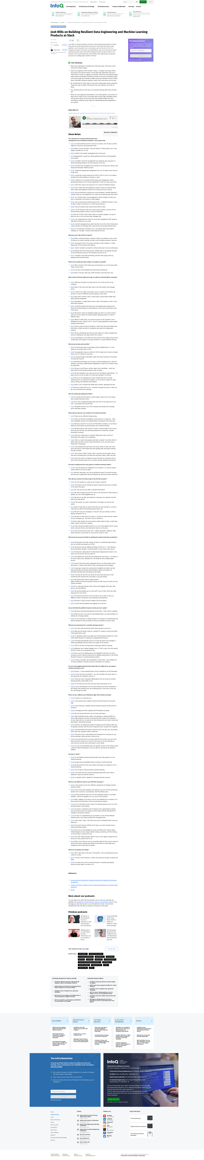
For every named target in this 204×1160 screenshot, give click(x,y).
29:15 (72, 857)
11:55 (72, 406)
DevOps (131, 6)
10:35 (72, 373)
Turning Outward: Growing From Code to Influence (101, 1035)
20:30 (72, 628)
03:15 (72, 185)
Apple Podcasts (73, 113)
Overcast (102, 113)
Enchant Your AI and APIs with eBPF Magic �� (143, 1035)
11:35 (72, 397)
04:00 (72, 207)
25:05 (72, 746)
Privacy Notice (124, 1155)
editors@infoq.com (78, 1155)
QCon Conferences (55, 1119)
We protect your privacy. (135, 59)
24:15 (72, 725)
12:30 (72, 424)
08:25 (72, 301)
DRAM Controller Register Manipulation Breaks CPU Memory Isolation (59, 1029)
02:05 (72, 153)
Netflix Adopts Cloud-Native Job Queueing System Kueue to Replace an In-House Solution (68, 987)
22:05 (72, 671)
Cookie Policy (142, 1155)
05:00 (72, 229)
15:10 (72, 507)
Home (52, 1112)
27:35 (72, 815)
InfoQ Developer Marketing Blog (59, 1137)
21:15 (72, 645)
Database (89, 959)
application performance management (89, 962)
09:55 (72, 347)
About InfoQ (54, 1130)
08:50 (72, 319)
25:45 (72, 765)
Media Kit (53, 1135)
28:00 (72, 825)
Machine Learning (84, 965)
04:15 (72, 214)
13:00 (72, 440)
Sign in (150, 1)
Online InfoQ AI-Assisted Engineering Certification (89, 1130)
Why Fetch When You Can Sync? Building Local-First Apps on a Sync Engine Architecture (143, 1042)
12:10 (72, 416)
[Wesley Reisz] (52, 50)
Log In (52, 1117)
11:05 (72, 387)
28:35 (72, 841)
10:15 (72, 361)
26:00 (72, 772)
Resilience (98, 959)
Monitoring (110, 956)
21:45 (72, 660)
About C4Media (54, 1132)
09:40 (72, 338)
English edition (93, 1)
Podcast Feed (110, 113)
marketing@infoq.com (90, 1155)
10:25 (72, 368)
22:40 (72, 679)
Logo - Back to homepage (57, 6)
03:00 (72, 180)
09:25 (72, 333)
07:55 (72, 282)
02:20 (72, 161)
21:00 (72, 640)
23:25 (72, 701)
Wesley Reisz (57, 50)
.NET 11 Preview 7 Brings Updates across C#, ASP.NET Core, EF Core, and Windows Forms (101, 993)
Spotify (96, 113)
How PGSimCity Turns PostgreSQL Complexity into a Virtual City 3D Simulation (59, 1035)
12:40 (72, 428)
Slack (106, 965)
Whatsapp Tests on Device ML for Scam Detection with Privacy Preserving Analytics (81, 1040)
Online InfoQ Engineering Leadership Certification (89, 1125)
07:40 (72, 273)
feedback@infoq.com (55, 1155)
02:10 (72, 156)
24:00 (72, 716)
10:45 (72, 378)
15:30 (72, 521)
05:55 (72, 243)
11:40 (72, 402)
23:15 (72, 698)
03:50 (72, 202)
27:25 (72, 809)
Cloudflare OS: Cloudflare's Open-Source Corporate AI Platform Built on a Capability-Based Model (123, 1029)
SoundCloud (80, 902)
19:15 (72, 596)
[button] (140, 56)
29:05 (72, 853)
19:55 (72, 614)
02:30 (72, 165)
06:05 (72, 248)
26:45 (72, 785)
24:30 (72, 729)
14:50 (72, 492)
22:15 (72, 674)
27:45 (72, 820)
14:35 (72, 482)
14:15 (72, 472)
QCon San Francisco (85, 1134)
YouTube (81, 113)
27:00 (72, 794)
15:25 (72, 516)
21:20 (72, 648)
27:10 (72, 799)
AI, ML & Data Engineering (85, 956)
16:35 (72, 542)
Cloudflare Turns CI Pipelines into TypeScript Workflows (66, 991)
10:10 (72, 357)
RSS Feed (102, 900)
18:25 (72, 579)
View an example (56, 1067)
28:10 (72, 830)
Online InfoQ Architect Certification (89, 1120)
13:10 (72, 446)
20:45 (72, 636)
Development (71, 6)
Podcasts (62, 22)
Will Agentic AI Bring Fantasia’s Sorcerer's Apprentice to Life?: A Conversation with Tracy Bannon (102, 1001)
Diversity (53, 1140)
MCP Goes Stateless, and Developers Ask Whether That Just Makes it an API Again (68, 1000)
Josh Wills (56, 45)
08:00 (72, 287)
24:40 (72, 734)
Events (138, 6)
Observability (99, 956)
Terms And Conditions (133, 1155)
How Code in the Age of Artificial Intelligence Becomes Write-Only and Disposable (101, 1029)
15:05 (72, 502)
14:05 (72, 467)
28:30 (72, 836)
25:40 (72, 762)
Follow (65, 44)
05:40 (72, 238)
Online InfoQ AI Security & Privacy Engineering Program (89, 1116)
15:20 (72, 511)
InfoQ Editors (54, 1127)
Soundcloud (89, 113)
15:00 (72, 497)
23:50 (72, 713)
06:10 (72, 251)
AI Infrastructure (103, 6)
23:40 (72, 710)
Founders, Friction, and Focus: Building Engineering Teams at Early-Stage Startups (102, 1042)
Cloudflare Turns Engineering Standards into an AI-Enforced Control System (144, 1029)
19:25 (72, 600)
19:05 (72, 591)
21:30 (72, 653)
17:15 (72, 552)
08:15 (72, 296)
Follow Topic (111, 948)
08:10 (72, 292)
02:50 (72, 175)
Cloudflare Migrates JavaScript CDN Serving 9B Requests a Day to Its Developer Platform (67, 982)
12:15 (72, 419)
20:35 (72, 631)
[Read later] (78, 40)
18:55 (72, 586)
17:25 (72, 556)
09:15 (72, 326)
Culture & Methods (118, 6)
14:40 (72, 485)
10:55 (72, 384)
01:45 (72, 143)
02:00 (72, 148)
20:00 (72, 619)
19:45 (72, 611)
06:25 (72, 255)
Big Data (81, 959)
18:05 (72, 575)
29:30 (72, 862)
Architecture (82, 967)
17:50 (72, 568)
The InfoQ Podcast (110, 959)
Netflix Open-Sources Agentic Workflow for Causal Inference (103, 986)
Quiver (73, 890)
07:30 (72, 270)
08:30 (72, 306)
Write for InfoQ (54, 1124)
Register (143, 1)
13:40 (72, 458)
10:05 (72, 352)
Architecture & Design (86, 6)
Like (73, 40)
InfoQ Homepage (54, 22)
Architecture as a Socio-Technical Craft (80, 1034)
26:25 (72, 777)
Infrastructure (96, 965)
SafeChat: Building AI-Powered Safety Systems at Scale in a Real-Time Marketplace (123, 1044)
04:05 (72, 209)
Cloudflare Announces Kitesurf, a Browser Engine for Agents (102, 982)
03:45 (72, 197)
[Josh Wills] (52, 45)
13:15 (72, 453)
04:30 (72, 219)
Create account (55, 1114)
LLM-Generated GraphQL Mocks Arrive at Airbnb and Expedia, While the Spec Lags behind (60, 1043)
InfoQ (83, 949)
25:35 (72, 757)
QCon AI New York (84, 1138)
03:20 (72, 187)
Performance (107, 962)
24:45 (72, 739)
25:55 (72, 770)
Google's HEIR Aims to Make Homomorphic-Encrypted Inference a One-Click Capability (123, 1037)
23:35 (72, 705)
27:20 (72, 804)
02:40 (72, 170)
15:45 (72, 526)
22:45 (72, 683)
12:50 (72, 435)
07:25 (72, 265)
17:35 (72, 563)
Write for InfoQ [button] (102, 1)
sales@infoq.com (66, 1155)
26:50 (72, 790)
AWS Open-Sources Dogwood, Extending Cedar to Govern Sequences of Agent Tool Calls (68, 996)
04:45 (72, 224)
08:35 (72, 313)
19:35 (72, 603)
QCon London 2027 (85, 1142)
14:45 (72, 489)
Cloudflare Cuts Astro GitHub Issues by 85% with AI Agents (102, 996)
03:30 (72, 192)
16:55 (72, 547)
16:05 (72, 531)
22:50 (72, 686)
